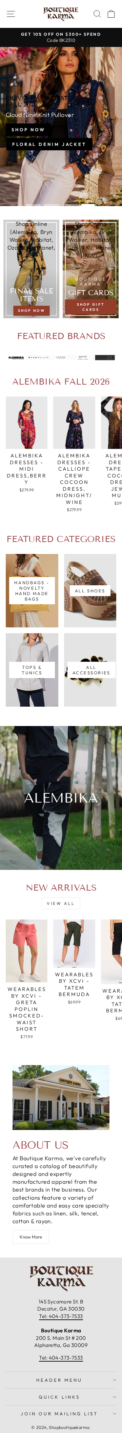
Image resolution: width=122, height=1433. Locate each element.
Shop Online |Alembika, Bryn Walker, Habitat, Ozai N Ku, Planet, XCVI (31, 239)
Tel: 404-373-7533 (61, 1316)
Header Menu (59, 1380)
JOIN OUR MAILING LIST (59, 1413)
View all (61, 903)
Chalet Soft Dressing (61, 142)
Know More (31, 1237)
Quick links (59, 1397)
